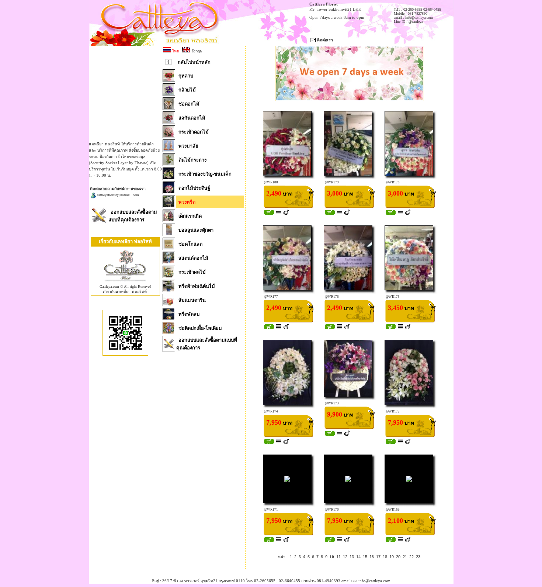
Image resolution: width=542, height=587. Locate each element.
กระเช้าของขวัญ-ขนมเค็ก (205, 174)
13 (352, 557)
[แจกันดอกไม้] (168, 122)
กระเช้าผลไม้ (192, 272)
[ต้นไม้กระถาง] (168, 164)
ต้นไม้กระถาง (192, 160)
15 (365, 557)
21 (405, 557)
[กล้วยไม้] (168, 93)
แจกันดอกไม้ (191, 118)
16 (371, 557)
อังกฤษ (196, 51)
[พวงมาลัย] (168, 150)
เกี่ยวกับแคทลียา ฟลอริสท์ (125, 291)
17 (378, 557)
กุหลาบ (185, 76)
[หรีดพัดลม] (168, 318)
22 (411, 557)
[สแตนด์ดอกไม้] (168, 262)
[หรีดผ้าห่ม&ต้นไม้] (168, 290)
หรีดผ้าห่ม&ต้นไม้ (196, 286)
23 (418, 557)
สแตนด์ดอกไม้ (193, 258)
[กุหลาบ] (168, 79)
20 (398, 557)
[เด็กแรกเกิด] (168, 220)
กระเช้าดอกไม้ (193, 132)
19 (391, 557)
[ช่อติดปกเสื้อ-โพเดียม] (168, 332)
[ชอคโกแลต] (168, 248)
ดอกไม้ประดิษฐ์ (194, 188)
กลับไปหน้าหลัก (194, 62)
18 (385, 557)
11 (338, 557)
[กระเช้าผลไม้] (168, 276)
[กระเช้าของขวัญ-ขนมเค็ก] (168, 178)
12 (345, 557)
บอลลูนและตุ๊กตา (195, 230)
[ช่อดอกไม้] (168, 108)
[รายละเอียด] (278, 213)
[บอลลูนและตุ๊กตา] (168, 234)
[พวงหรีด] (168, 206)
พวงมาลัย (188, 146)
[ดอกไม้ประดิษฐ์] (168, 192)
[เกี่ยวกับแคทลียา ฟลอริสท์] (125, 283)
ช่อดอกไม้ (188, 104)
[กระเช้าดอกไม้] (168, 136)
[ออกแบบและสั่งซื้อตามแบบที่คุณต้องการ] (99, 222)
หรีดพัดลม (189, 314)
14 (358, 557)
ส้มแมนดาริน (192, 300)
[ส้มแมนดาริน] (168, 304)
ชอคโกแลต (190, 244)
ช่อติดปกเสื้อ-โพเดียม (200, 328)
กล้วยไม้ (187, 90)
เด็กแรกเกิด (190, 216)
